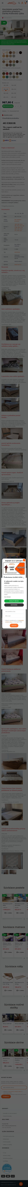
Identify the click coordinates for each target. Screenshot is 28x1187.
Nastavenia (14, 605)
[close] (23, 578)
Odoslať (14, 625)
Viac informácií (7, 596)
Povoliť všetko (14, 601)
